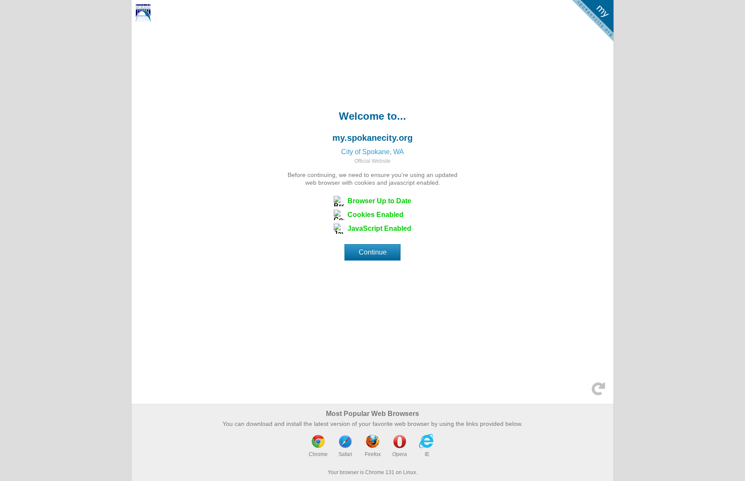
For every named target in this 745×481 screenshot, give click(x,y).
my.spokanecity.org (372, 138)
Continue (373, 252)
